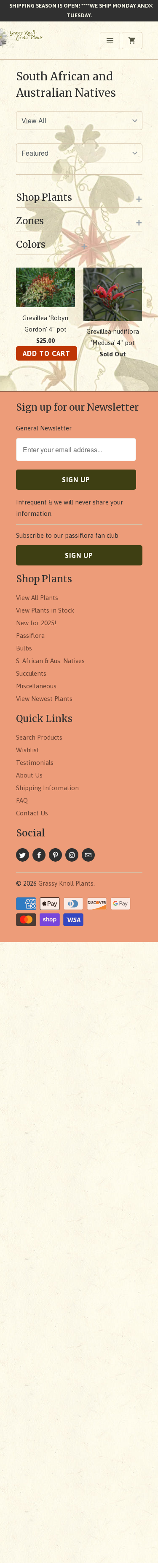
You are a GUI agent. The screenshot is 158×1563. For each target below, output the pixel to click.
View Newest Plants (44, 698)
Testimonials (35, 762)
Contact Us (32, 813)
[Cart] (132, 40)
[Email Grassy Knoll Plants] (88, 855)
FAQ (22, 800)
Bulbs (24, 648)
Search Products (39, 737)
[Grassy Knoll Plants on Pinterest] (55, 855)
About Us (29, 775)
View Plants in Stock (45, 610)
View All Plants (37, 597)
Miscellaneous (36, 686)
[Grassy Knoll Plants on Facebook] (39, 855)
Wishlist (27, 750)
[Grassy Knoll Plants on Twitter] (22, 855)
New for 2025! (36, 622)
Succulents (31, 673)
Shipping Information (47, 787)
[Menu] (110, 40)
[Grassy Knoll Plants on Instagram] (71, 855)
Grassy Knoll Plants (66, 883)
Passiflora (30, 635)
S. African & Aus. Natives (50, 660)
